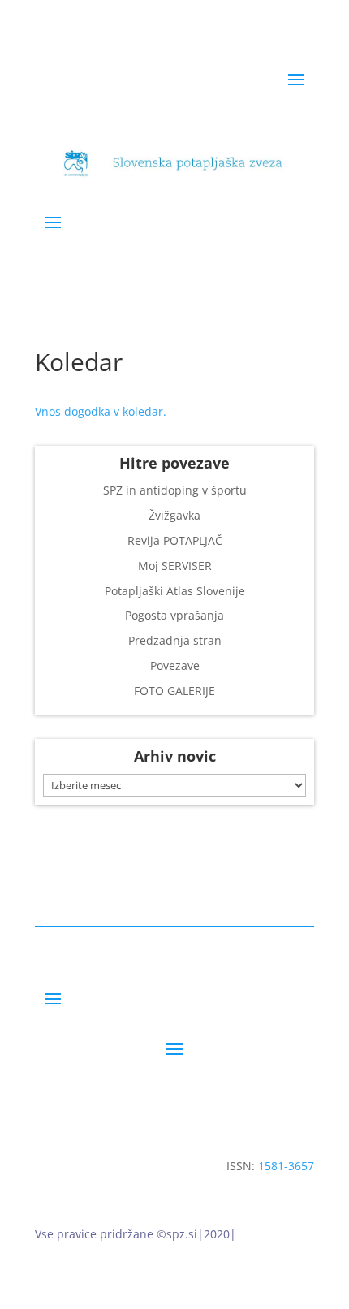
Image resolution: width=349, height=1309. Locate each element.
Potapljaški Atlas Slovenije (175, 590)
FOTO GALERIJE (174, 690)
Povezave (175, 665)
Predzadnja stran (175, 640)
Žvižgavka (174, 515)
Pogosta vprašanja (174, 615)
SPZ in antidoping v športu (175, 490)
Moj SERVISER (175, 565)
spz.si (181, 1234)
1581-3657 (286, 1165)
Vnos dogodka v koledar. (100, 411)
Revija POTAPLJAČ (174, 540)
